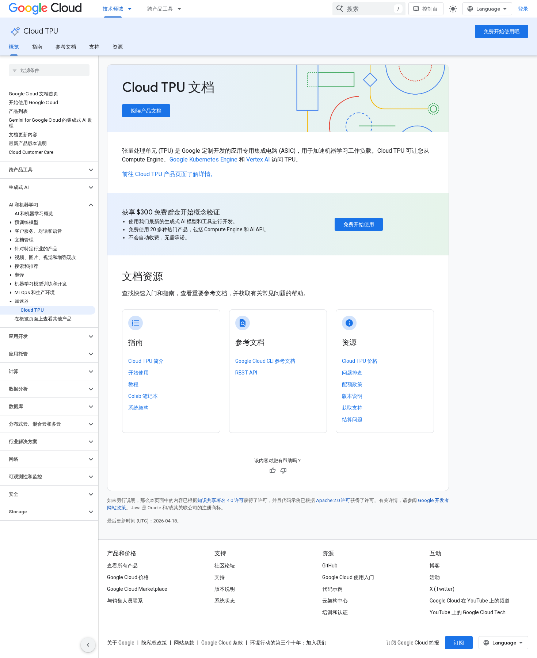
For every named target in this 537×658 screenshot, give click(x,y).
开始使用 (138, 373)
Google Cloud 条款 (222, 643)
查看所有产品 (122, 565)
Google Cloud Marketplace (137, 589)
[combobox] (368, 8)
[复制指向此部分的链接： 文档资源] (172, 277)
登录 (523, 9)
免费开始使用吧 (501, 31)
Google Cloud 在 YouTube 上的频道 (470, 601)
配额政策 (352, 384)
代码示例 (332, 589)
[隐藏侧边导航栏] (88, 645)
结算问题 (352, 419)
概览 (14, 46)
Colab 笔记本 (143, 396)
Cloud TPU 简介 (146, 361)
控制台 (430, 8)
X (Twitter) (442, 589)
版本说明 (352, 396)
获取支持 (352, 408)
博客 (435, 565)
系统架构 (138, 408)
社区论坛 (224, 565)
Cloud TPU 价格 (359, 361)
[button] (43, 170)
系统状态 (224, 601)
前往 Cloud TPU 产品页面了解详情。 (169, 174)
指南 (37, 46)
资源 (118, 46)
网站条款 (184, 643)
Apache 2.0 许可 (333, 500)
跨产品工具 (160, 8)
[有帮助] (272, 470)
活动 (435, 577)
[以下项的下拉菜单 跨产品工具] (181, 9)
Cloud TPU (40, 31)
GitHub (330, 565)
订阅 (459, 642)
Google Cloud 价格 (128, 577)
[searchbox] (49, 70)
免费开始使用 (358, 224)
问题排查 (352, 373)
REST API (246, 373)
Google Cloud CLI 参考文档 (265, 361)
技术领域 (113, 8)
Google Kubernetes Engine (203, 159)
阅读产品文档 (146, 110)
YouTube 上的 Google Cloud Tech (468, 612)
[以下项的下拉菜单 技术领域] (132, 9)
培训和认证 (335, 612)
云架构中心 (335, 601)
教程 (133, 384)
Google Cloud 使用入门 (348, 577)
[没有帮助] (283, 470)
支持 (94, 46)
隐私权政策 (154, 643)
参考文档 (66, 46)
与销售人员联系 (125, 601)
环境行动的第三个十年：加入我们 (288, 643)
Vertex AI (258, 159)
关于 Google (120, 643)
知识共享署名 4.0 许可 (220, 500)
